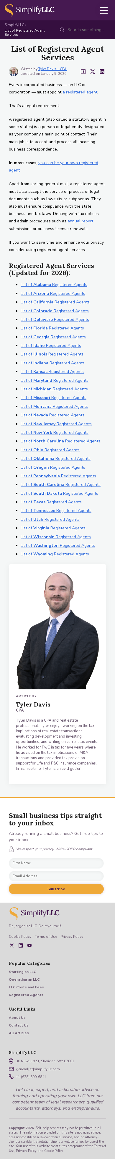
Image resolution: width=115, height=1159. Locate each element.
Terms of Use (46, 936)
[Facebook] (83, 71)
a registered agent (80, 92)
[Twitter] (92, 71)
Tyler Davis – (52, 69)
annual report (80, 221)
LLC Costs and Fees (26, 987)
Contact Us (19, 1025)
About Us (17, 1017)
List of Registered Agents (54, 284)
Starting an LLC (22, 971)
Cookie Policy (20, 936)
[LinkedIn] (102, 71)
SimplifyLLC (14, 24)
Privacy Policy (72, 936)
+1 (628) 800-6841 (31, 1076)
